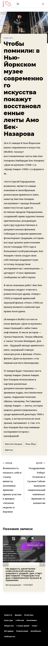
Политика (28, 615)
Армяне (18, 615)
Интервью (9, 631)
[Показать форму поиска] (16, 4)
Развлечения (22, 631)
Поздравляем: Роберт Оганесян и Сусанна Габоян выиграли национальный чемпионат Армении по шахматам (36, 483)
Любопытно (9, 636)
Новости (8, 615)
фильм (9, 450)
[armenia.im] (8, 4)
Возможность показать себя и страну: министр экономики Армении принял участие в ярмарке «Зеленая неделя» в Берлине (12, 487)
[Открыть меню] (43, 4)
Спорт (35, 626)
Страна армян (22, 626)
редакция (16, 585)
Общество (9, 626)
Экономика (31, 620)
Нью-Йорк (30, 444)
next (42, 564)
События (20, 620)
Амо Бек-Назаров (13, 444)
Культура (8, 38)
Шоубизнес (36, 631)
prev (6, 564)
